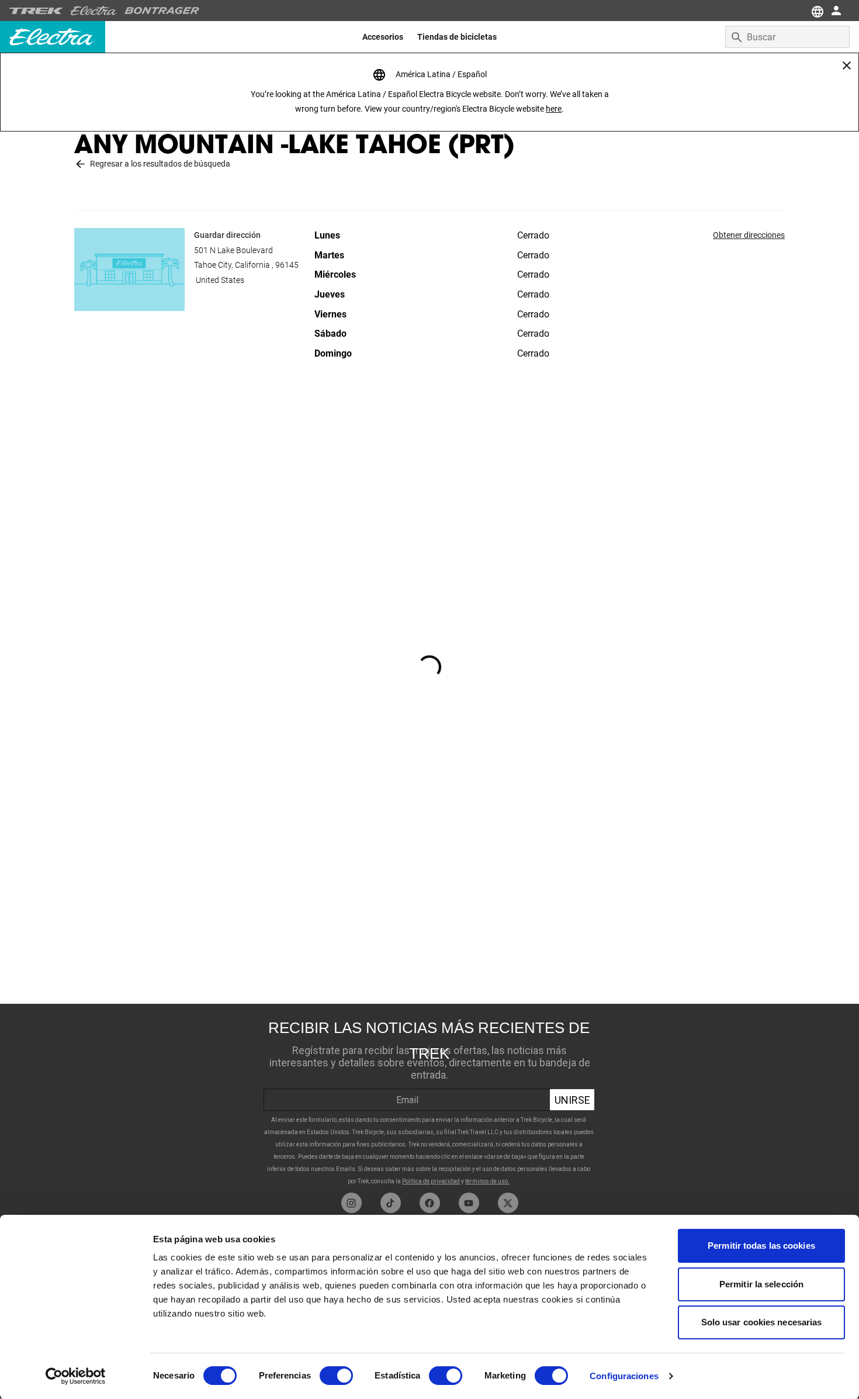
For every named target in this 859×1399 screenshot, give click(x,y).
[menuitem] (382, 37)
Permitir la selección (761, 1284)
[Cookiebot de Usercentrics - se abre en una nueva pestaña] (76, 1376)
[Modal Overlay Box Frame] (429, 1098)
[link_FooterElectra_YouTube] (469, 1203)
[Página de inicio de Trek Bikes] (36, 11)
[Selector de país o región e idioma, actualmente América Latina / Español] (816, 10)
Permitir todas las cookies (761, 1246)
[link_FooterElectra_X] (508, 1203)
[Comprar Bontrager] (161, 10)
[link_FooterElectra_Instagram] (351, 1203)
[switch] (336, 1375)
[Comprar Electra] (94, 10)
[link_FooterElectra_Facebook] (430, 1203)
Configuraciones (624, 1376)
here (554, 108)
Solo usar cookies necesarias (761, 1322)
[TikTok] (390, 1203)
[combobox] (787, 37)
